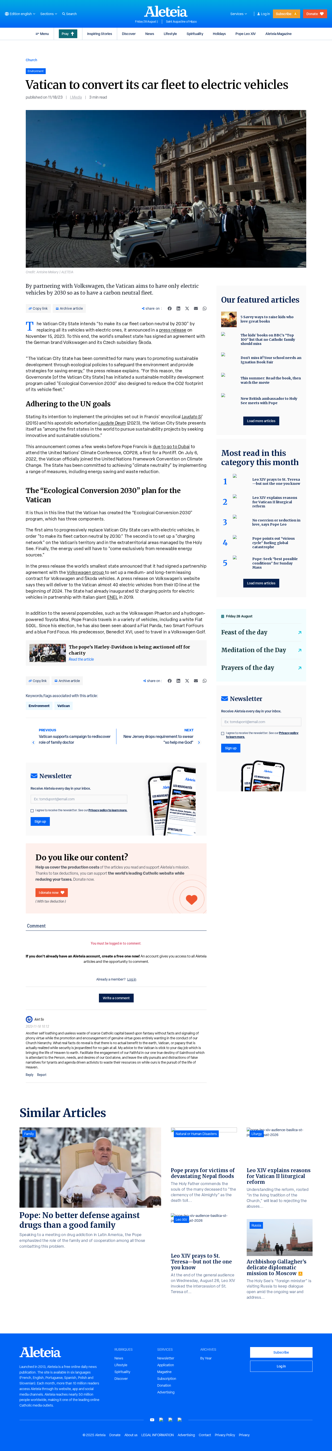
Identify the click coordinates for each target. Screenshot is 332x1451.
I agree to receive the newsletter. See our (81, 810)
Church (31, 60)
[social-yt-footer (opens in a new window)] (152, 1419)
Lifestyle (170, 33)
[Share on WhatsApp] (205, 308)
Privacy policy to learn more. (107, 810)
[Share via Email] (196, 308)
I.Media (76, 97)
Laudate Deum (112, 423)
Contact (205, 1435)
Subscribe (283, 13)
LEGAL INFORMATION (157, 1435)
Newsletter (165, 1358)
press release (172, 330)
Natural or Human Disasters (196, 1134)
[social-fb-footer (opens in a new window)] (161, 1419)
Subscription (166, 1378)
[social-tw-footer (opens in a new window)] (170, 1419)
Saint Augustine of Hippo (181, 22)
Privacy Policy (225, 1435)
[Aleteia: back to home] (166, 11)
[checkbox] (32, 810)
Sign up (40, 821)
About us (131, 1435)
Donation (164, 1385)
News (149, 33)
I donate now (49, 892)
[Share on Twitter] (187, 308)
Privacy (244, 1435)
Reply (29, 1074)
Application (165, 1365)
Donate (312, 13)
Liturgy (257, 1134)
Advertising (166, 1392)
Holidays (219, 33)
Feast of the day (244, 632)
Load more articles (261, 420)
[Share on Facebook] (170, 308)
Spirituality (195, 33)
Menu (44, 33)
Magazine (164, 1372)
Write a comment (116, 998)
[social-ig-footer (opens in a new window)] (180, 1419)
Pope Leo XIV (246, 33)
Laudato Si (192, 416)
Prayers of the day (247, 668)
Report (41, 1074)
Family (29, 1134)
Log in (265, 14)
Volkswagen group (86, 572)
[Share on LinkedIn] (178, 308)
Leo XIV (181, 1219)
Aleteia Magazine (278, 33)
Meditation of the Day (253, 650)
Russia (256, 1225)
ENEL (112, 597)
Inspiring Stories (99, 33)
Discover (129, 33)
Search (71, 14)
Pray (65, 33)
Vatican (63, 705)
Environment (39, 705)
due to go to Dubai (171, 446)
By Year (206, 1358)
